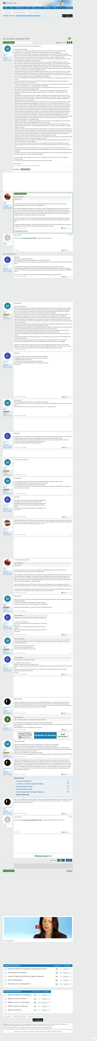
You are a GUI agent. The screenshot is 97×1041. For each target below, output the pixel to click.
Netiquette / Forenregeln (52, 1031)
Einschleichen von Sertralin (17, 972)
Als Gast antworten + (8, 42)
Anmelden (69, 7)
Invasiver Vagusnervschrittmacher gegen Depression (26, 976)
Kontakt (16, 1031)
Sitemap (59, 1031)
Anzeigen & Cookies (39, 1031)
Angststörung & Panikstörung (34, 1016)
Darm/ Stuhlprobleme (15, 980)
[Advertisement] (43, 547)
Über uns (20, 1031)
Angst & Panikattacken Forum (19, 1016)
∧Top (94, 1039)
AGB (45, 1031)
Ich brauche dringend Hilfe (16, 38)
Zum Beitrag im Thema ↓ (21, 231)
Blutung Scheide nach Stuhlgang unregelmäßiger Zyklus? (27, 969)
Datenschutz (31, 1031)
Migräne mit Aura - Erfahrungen (18, 1002)
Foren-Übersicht (7, 1016)
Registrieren (69, 10)
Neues (11, 7)
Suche (27, 7)
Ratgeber (34, 7)
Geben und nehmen (14, 1010)
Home (5, 7)
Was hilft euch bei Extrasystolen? (19, 984)
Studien (54, 7)
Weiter (69, 860)
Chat (40, 7)
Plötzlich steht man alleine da (18, 1006)
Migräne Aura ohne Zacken (17, 998)
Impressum (25, 1031)
